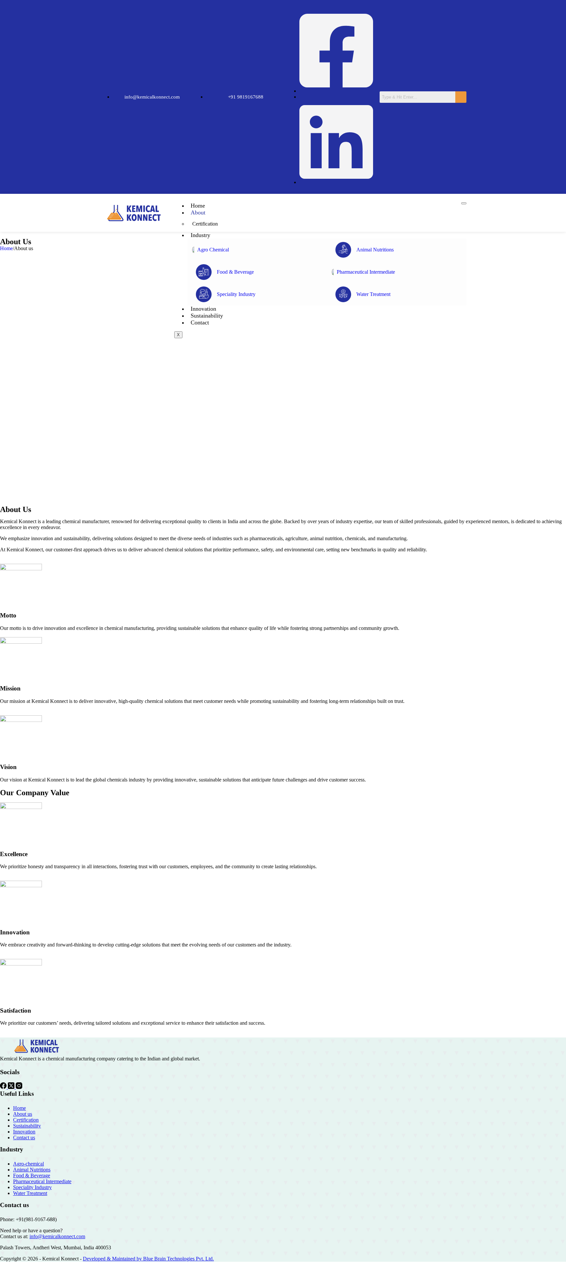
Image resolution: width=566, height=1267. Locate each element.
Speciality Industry (32, 1187)
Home (198, 205)
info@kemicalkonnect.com (57, 1236)
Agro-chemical (28, 1163)
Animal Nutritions (31, 1169)
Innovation (203, 308)
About (198, 212)
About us (22, 1114)
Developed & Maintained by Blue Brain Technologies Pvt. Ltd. (148, 1258)
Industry (200, 235)
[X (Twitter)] (12, 1087)
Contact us (24, 1137)
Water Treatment (30, 1193)
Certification (205, 224)
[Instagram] (19, 1087)
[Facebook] (4, 1087)
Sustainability (207, 315)
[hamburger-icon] (463, 203)
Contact (200, 322)
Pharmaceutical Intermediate (42, 1181)
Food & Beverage (31, 1175)
